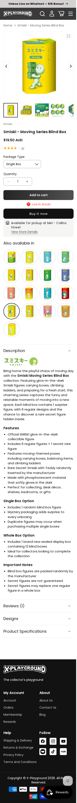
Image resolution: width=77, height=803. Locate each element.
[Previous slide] (67, 64)
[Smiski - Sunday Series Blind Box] (28, 304)
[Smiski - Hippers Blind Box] (11, 252)
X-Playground (35, 780)
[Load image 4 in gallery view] (55, 106)
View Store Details (24, 228)
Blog (41, 711)
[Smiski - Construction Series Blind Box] (62, 304)
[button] (61, 13)
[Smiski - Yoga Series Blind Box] (28, 287)
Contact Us (46, 704)
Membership (12, 711)
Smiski (7, 120)
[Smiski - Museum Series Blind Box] (62, 287)
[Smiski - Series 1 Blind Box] (28, 252)
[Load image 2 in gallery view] (25, 106)
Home (7, 25)
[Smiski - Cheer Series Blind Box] (45, 287)
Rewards (9, 718)
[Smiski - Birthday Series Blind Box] (45, 304)
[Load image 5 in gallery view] (70, 106)
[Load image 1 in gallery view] (10, 106)
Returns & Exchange (18, 744)
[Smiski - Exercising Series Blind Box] (28, 270)
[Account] (51, 13)
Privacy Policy (13, 751)
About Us (44, 697)
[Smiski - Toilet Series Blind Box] (62, 252)
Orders (8, 704)
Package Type (14, 153)
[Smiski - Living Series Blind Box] (11, 287)
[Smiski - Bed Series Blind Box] (62, 270)
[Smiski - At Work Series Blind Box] (45, 270)
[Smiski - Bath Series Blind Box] (45, 252)
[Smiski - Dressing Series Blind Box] (11, 270)
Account (9, 697)
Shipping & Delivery (17, 737)
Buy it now (37, 210)
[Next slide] (6, 64)
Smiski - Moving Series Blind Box (41, 25)
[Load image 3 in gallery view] (40, 106)
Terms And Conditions (11, 761)
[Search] (42, 13)
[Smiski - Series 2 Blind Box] (11, 321)
